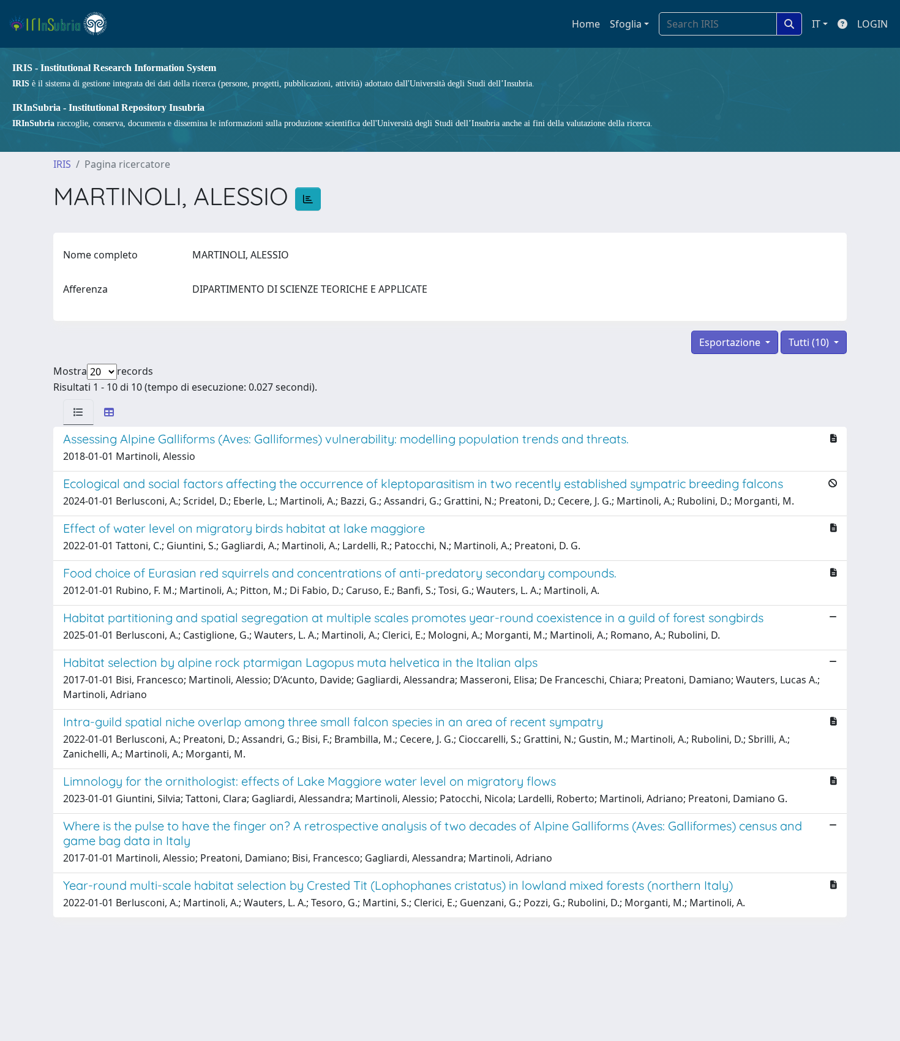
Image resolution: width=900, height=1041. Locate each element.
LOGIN (872, 24)
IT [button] (816, 24)
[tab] (78, 412)
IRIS (62, 164)
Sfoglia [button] (626, 24)
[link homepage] (63, 24)
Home (586, 24)
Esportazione (731, 342)
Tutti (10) (810, 342)
